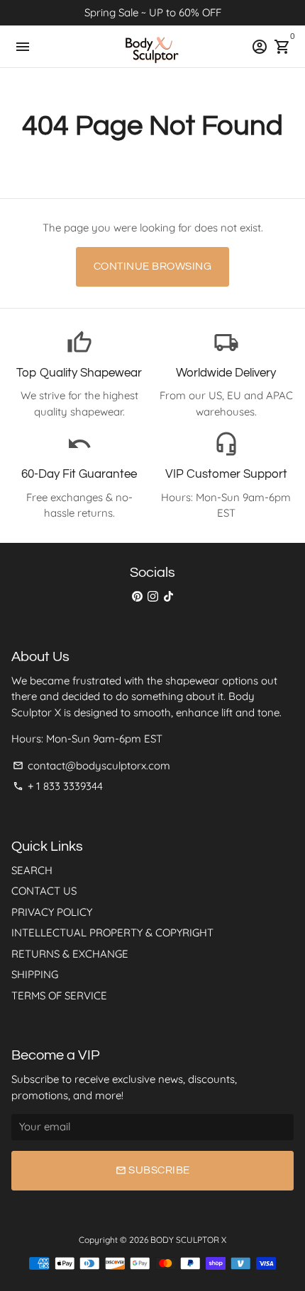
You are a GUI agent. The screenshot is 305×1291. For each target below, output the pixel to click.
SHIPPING (34, 974)
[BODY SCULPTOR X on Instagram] (153, 596)
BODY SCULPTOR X (188, 1239)
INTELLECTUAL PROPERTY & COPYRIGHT (112, 932)
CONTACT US (44, 890)
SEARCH (31, 870)
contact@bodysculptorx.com (91, 765)
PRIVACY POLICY (51, 912)
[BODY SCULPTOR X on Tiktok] (168, 596)
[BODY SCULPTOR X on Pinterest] (137, 596)
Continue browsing (153, 266)
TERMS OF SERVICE (59, 995)
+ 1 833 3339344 (58, 786)
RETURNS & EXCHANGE (69, 953)
